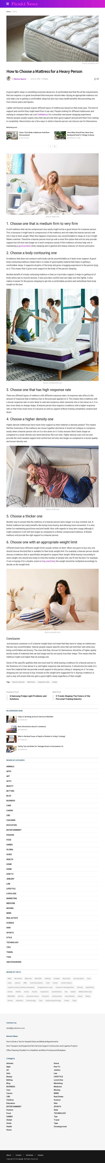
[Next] (55, 146)
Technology (31, 1000)
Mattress (31, 682)
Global (9, 850)
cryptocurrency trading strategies (21, 987)
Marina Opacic (20, 79)
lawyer (73, 992)
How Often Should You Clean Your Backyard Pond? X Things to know (80, 133)
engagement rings (45, 987)
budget (57, 978)
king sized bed (48, 561)
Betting (10, 791)
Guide (9, 854)
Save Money (70, 996)
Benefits (38, 978)
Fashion (10, 835)
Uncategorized (13, 962)
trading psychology (53, 1000)
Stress (10, 1000)
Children (10, 820)
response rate (43, 682)
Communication (36, 983)
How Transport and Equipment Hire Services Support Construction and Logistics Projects (41, 1046)
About (8, 1155)
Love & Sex (11, 894)
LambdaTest (56, 992)
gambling (90, 987)
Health (9, 859)
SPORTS (10, 933)
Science (10, 923)
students (19, 1000)
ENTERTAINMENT (14, 830)
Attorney (28, 978)
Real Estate (12, 918)
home (26, 992)
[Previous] (50, 146)
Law (8, 884)
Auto (8, 781)
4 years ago (23, 729)
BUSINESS (10, 801)
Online (20, 996)
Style (9, 938)
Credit (55, 983)
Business (66, 978)
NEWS (8, 913)
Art (8, 776)
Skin (8, 928)
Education (11, 825)
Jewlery (10, 879)
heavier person (18, 682)
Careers (40, 1155)
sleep (54, 682)
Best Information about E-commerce (32, 726)
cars (89, 978)
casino (17, 983)
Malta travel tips (85, 992)
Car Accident (79, 978)
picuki (21, 1159)
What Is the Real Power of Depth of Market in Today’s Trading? (41, 736)
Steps (88, 996)
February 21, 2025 (74, 138)
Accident (18, 978)
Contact (18, 1155)
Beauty (9, 786)
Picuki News (24, 4)
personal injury (33, 996)
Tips (8, 947)
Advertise (29, 1155)
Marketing (11, 898)
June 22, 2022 (35, 79)
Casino (9, 810)
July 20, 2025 (24, 138)
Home (8, 12)
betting (48, 978)
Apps (8, 771)
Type (8, 957)
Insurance (44, 992)
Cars (8, 806)
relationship (57, 996)
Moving (10, 908)
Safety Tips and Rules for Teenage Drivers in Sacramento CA (40, 746)
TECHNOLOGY (12, 942)
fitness (80, 987)
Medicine (10, 903)
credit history (66, 983)
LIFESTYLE (10, 889)
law (66, 992)
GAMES (9, 845)
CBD (8, 815)
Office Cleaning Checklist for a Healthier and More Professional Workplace (36, 1050)
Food (8, 840)
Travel (9, 952)
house (34, 992)
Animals (10, 766)
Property (45, 996)
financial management (65, 987)
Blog (8, 796)
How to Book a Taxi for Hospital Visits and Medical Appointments (32, 1042)
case (10, 983)
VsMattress (42, 114)
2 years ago (23, 720)
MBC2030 (11, 996)
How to (9, 874)
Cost (48, 983)
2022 (9, 978)
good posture (25, 246)
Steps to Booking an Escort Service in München (35, 717)
